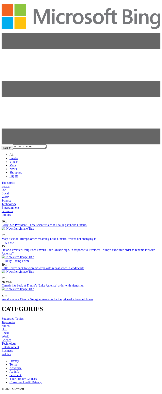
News (13, 169)
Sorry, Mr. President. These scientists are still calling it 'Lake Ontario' (44, 225)
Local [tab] (5, 193)
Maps (12, 165)
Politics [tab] (6, 214)
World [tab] (5, 197)
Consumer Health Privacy (25, 382)
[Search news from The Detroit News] (13, 218)
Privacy (14, 361)
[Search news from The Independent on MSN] (14, 275)
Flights (13, 176)
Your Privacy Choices (23, 378)
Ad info (14, 371)
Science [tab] (6, 200)
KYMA (10, 242)
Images (13, 158)
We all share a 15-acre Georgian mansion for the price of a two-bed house (47, 299)
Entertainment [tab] (10, 207)
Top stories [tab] (8, 182)
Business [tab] (7, 211)
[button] (81, 143)
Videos (13, 161)
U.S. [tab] (4, 189)
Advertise (15, 368)
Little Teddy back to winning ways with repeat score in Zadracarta (43, 268)
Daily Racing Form (17, 261)
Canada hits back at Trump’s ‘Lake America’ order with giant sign (43, 285)
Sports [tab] (5, 186)
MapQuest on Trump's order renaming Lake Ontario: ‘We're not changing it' (49, 238)
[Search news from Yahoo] (7, 232)
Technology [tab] (9, 204)
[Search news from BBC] (6, 293)
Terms (13, 364)
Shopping (15, 172)
